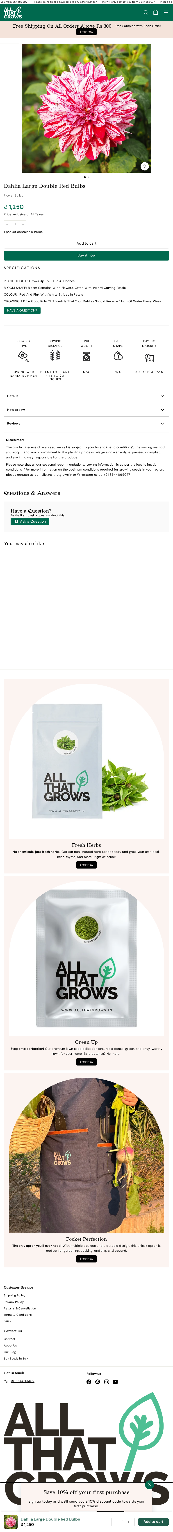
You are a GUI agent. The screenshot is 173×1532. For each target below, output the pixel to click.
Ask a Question (32, 521)
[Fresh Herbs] (86, 761)
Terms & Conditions (18, 1315)
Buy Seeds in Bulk (16, 1358)
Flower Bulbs (13, 195)
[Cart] (155, 12)
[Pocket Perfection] (86, 1155)
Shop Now (86, 865)
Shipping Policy (14, 1295)
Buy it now (86, 255)
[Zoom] (145, 166)
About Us (10, 1345)
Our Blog (10, 1352)
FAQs (7, 1321)
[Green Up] (86, 958)
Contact (9, 1339)
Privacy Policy (14, 1302)
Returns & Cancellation (20, 1308)
